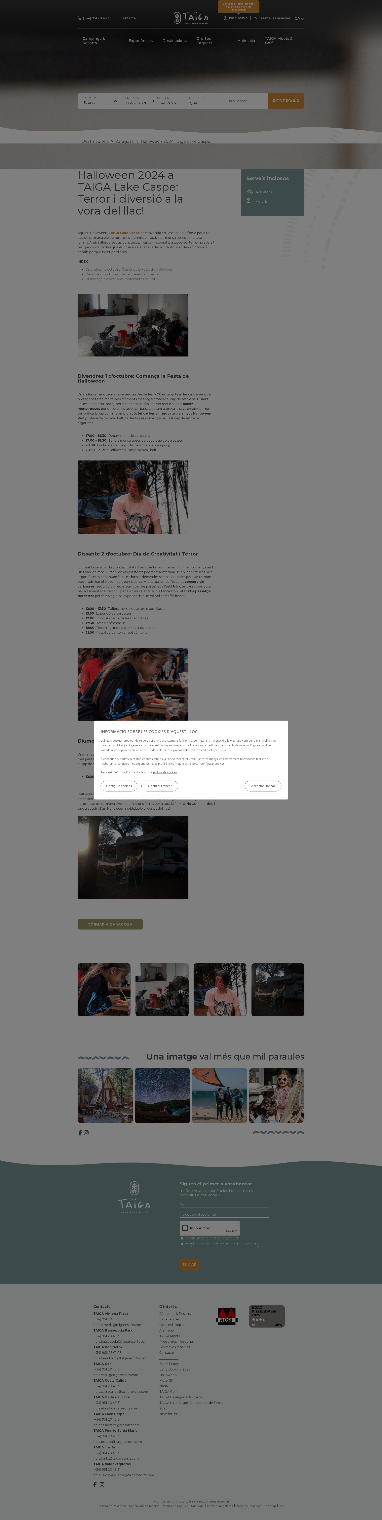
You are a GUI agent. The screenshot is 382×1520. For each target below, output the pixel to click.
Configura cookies (119, 786)
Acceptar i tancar (263, 786)
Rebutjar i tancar (160, 786)
